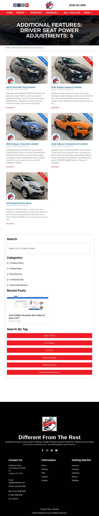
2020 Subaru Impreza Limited (66, 87)
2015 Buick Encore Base (18, 203)
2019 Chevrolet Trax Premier (20, 87)
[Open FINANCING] (59, 12)
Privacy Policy (45, 509)
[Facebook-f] (43, 450)
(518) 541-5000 (77, 5)
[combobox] (48, 248)
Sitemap (55, 509)
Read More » (10, 107)
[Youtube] (27, 5)
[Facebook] (15, 5)
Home (7, 48)
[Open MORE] (92, 12)
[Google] (23, 5)
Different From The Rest (49, 437)
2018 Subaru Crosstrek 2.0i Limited (69, 144)
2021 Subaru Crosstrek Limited (22, 144)
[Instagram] (19, 5)
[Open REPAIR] (26, 12)
